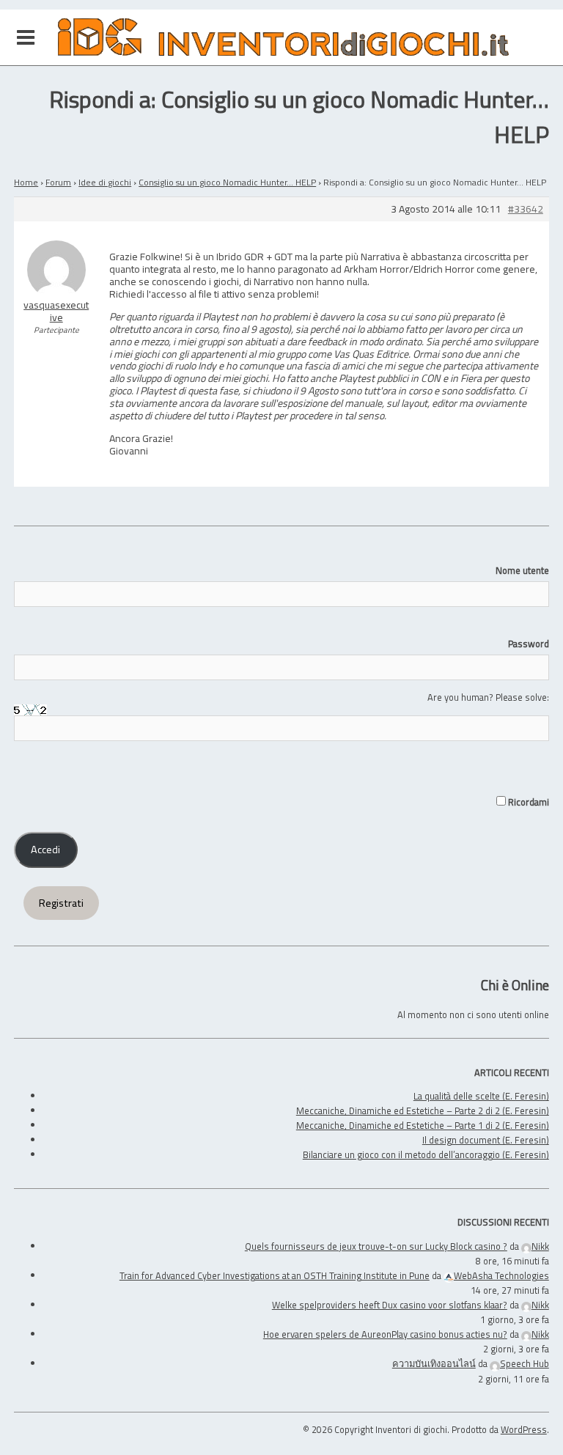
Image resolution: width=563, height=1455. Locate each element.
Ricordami (527, 802)
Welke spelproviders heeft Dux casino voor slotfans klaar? (389, 1304)
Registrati (61, 903)
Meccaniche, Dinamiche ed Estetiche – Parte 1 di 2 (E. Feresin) (422, 1125)
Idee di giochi (104, 182)
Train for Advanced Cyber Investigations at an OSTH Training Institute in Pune (274, 1275)
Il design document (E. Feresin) (485, 1139)
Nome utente (522, 570)
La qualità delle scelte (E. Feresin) (481, 1096)
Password (528, 643)
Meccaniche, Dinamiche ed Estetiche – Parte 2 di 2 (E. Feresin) (422, 1110)
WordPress (524, 1429)
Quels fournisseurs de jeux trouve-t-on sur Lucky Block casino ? (376, 1246)
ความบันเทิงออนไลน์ (434, 1363)
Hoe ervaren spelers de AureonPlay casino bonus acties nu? (385, 1334)
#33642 (525, 209)
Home (26, 182)
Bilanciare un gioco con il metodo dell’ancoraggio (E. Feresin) (426, 1154)
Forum (58, 182)
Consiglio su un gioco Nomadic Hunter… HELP (227, 182)
